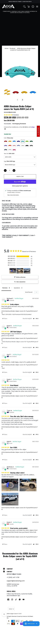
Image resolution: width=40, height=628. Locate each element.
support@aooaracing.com (16, 581)
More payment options (20, 186)
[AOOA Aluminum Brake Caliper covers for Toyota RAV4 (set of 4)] (7, 92)
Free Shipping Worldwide (19, 123)
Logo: (9, 161)
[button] (29, 6)
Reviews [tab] (4, 288)
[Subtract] (5, 170)
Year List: (9, 153)
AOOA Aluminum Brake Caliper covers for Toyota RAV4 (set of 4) (19, 312)
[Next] (22, 100)
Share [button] (5, 318)
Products (12, 48)
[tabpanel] (20, 219)
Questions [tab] (17, 288)
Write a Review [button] (20, 277)
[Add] (14, 170)
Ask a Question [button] (20, 282)
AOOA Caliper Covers (12, 613)
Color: (8, 138)
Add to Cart (20, 176)
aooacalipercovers (10, 112)
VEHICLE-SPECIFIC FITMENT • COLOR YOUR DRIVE (20, 1)
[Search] (24, 6)
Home (6, 48)
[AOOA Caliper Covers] (8, 6)
